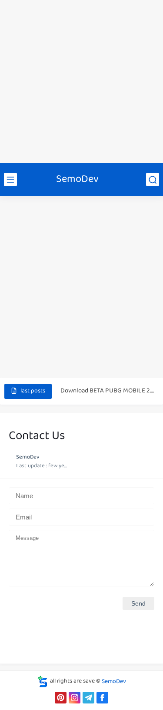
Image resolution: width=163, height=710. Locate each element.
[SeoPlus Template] (42, 681)
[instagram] (74, 697)
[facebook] (102, 697)
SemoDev (77, 179)
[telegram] (88, 697)
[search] (152, 179)
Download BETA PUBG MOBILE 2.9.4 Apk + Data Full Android (107, 390)
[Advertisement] (81, 81)
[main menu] (10, 179)
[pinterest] (61, 697)
